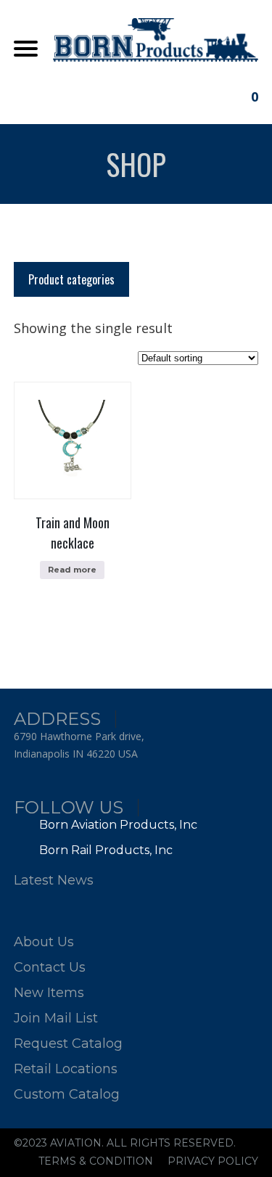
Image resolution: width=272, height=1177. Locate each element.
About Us (44, 942)
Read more (72, 570)
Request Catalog (68, 1043)
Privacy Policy (213, 1161)
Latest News (54, 880)
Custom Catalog (67, 1094)
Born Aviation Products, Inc (116, 825)
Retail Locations (66, 1069)
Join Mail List (56, 1018)
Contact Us (50, 967)
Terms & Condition (95, 1161)
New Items (49, 993)
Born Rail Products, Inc (104, 850)
